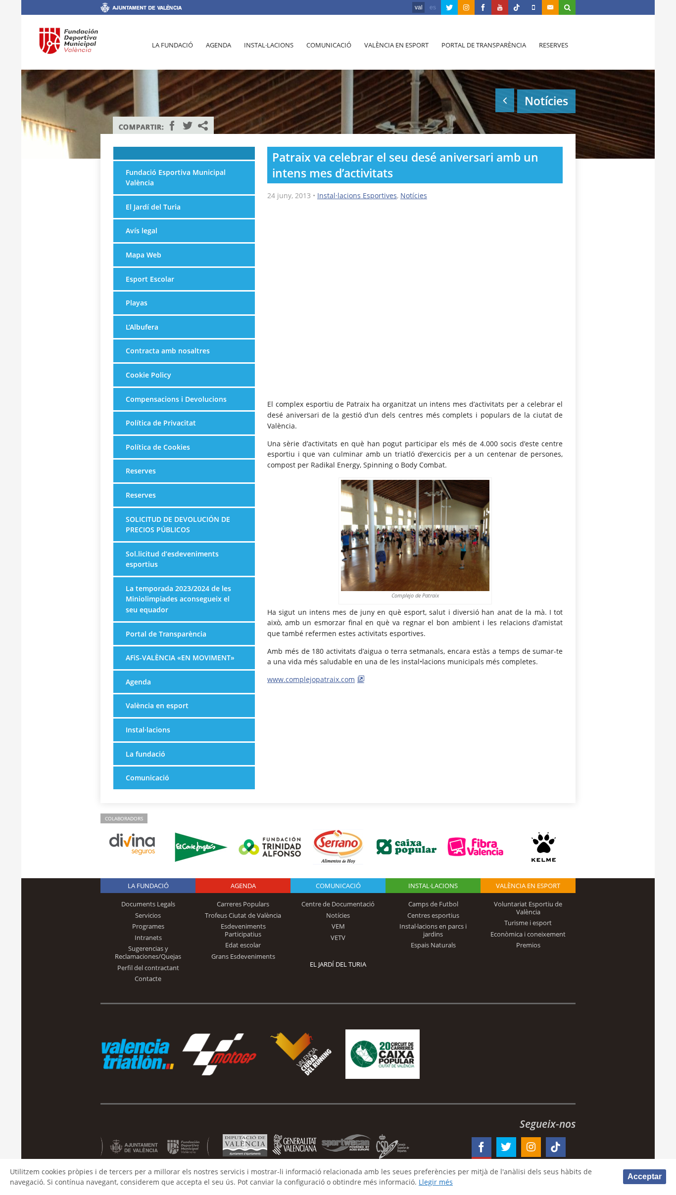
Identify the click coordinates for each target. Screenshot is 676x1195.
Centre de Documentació (338, 903)
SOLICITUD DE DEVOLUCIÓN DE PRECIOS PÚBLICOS (178, 524)
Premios (528, 944)
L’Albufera (142, 327)
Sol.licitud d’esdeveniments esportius (172, 559)
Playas (136, 302)
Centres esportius (433, 915)
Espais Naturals (433, 944)
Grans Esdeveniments (243, 956)
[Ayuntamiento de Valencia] (141, 8)
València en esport (396, 45)
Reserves (553, 45)
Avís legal (141, 230)
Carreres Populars (243, 903)
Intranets (148, 937)
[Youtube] (499, 7)
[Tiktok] (516, 7)
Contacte (148, 978)
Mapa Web (143, 254)
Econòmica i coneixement (528, 934)
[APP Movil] (533, 7)
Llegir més (436, 1182)
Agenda (218, 45)
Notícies (413, 195)
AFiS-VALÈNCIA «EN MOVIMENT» (180, 657)
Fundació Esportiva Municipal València (176, 178)
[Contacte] (550, 7)
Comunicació (328, 45)
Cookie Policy (148, 375)
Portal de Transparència (483, 45)
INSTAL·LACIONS (433, 885)
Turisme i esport (528, 922)
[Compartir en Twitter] (188, 125)
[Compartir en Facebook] (172, 125)
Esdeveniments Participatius (243, 930)
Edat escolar (243, 944)
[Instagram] (466, 7)
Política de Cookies (158, 447)
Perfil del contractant (148, 967)
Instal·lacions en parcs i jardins (433, 930)
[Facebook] (483, 7)
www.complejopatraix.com (311, 679)
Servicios (148, 915)
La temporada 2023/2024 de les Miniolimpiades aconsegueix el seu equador (178, 599)
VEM (338, 926)
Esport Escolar (150, 279)
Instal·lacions (268, 45)
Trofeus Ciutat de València (243, 915)
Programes (148, 926)
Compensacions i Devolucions (176, 399)
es (433, 7)
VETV (338, 937)
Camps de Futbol (433, 903)
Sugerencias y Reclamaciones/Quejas (148, 952)
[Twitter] (449, 7)
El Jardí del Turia (153, 207)
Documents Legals (148, 903)
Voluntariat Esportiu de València (528, 907)
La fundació (172, 45)
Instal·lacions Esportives (357, 195)
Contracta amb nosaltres (168, 350)
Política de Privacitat (161, 422)
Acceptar (645, 1176)
